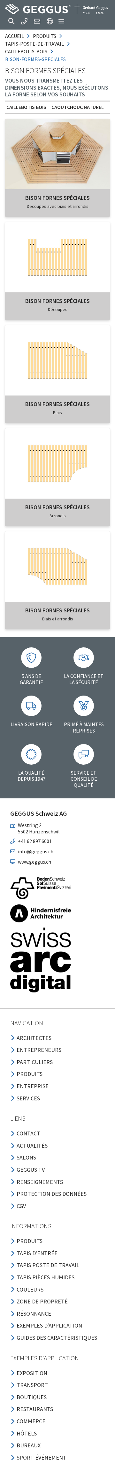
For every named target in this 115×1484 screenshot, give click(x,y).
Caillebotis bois (26, 107)
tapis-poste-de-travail (34, 43)
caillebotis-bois (26, 51)
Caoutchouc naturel (77, 107)
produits (44, 36)
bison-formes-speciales (35, 59)
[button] (11, 21)
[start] (56, 9)
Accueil (14, 36)
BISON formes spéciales (57, 197)
